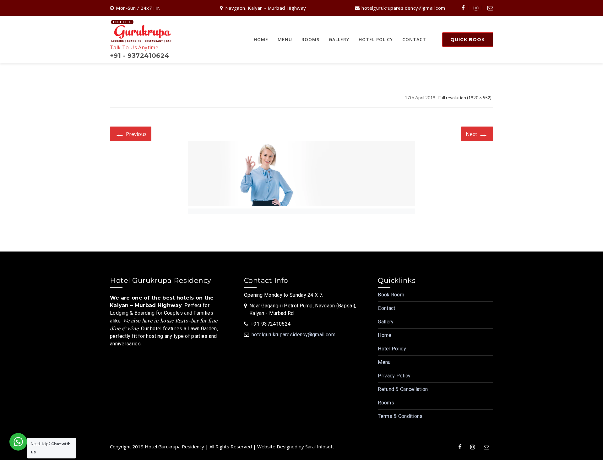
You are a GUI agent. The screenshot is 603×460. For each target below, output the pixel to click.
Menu (384, 362)
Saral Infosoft (319, 446)
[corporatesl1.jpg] (301, 174)
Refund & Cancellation (403, 389)
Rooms (386, 403)
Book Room (391, 295)
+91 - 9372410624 (139, 55)
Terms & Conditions (400, 416)
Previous (131, 133)
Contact (386, 308)
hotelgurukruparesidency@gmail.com (293, 335)
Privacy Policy (394, 376)
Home (384, 335)
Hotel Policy (392, 349)
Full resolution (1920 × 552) (465, 97)
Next (477, 133)
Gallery (386, 322)
